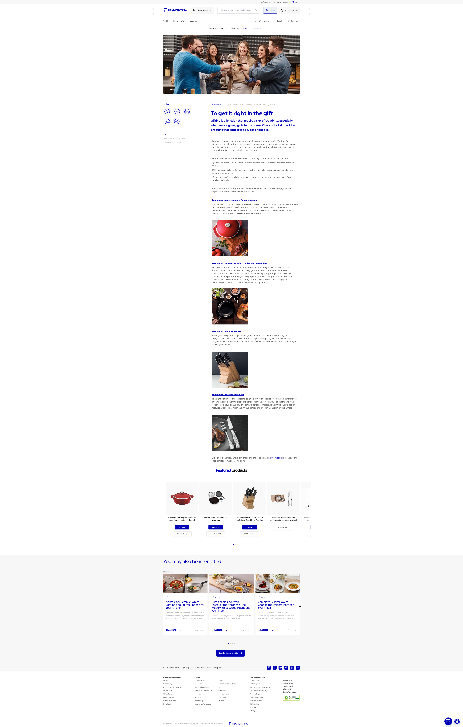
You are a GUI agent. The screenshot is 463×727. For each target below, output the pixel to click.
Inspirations (193, 21)
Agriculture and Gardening (258, 690)
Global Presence (168, 697)
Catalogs (252, 711)
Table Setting (199, 701)
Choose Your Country (290, 692)
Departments (203, 10)
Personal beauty (223, 694)
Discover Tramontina (261, 21)
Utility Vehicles (254, 704)
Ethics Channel (288, 683)
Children (221, 701)
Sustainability (167, 684)
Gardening (221, 690)
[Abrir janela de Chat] (448, 721)
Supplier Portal (288, 686)
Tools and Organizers (256, 694)
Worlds (165, 21)
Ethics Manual (287, 680)
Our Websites (198, 668)
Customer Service (171, 668)
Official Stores (168, 694)
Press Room (167, 704)
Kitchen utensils (200, 680)
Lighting (221, 680)
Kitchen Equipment (256, 684)
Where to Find (276, 2)
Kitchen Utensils (255, 680)
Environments (178, 21)
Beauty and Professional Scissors (260, 687)
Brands (280, 21)
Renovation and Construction (228, 684)
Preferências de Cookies (183, 723)
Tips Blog (294, 21)
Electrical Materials (256, 701)
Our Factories (167, 690)
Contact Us (286, 2)
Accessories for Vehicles (203, 704)
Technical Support (214, 668)
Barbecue (198, 694)
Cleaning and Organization (203, 690)
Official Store (265, 2)
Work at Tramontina (169, 701)
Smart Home (222, 697)
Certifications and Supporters (173, 687)
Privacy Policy (167, 723)
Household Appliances (202, 687)
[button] (457, 721)
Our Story (166, 680)
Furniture (198, 697)
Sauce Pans (198, 684)
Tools (220, 687)
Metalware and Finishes (257, 697)
